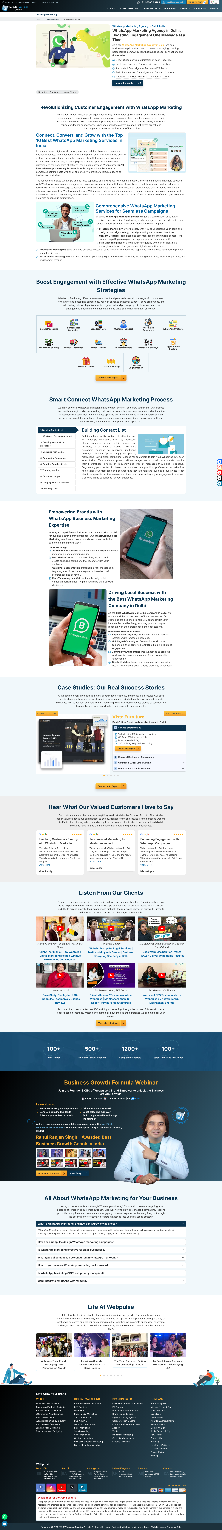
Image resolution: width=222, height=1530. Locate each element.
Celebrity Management (123, 1438)
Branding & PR (151, 8)
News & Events (158, 1424)
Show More (44, 865)
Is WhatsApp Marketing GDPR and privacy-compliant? (71, 1273)
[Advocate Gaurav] (111, 929)
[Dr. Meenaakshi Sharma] (162, 975)
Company (183, 8)
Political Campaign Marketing (88, 1441)
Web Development (45, 1417)
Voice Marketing (82, 1434)
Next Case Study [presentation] (174, 713)
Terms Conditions (159, 1448)
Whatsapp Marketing (84, 1424)
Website (110, 8)
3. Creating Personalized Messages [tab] (52, 444)
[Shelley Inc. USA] (60, 975)
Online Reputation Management (127, 1403)
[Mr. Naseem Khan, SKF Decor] (111, 975)
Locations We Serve (160, 1445)
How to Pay (156, 1434)
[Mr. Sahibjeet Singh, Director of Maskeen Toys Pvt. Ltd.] (162, 929)
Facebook (41, 1490)
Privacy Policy (157, 1452)
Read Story (75, 1173)
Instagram (51, 1490)
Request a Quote (124, 83)
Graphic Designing (121, 1441)
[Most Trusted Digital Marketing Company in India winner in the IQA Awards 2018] (99, 1153)
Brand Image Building (122, 1414)
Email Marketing (82, 1428)
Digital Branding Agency (124, 1417)
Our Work (198, 8)
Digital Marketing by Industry (88, 1445)
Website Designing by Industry (51, 1421)
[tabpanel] (133, 453)
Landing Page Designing (48, 1428)
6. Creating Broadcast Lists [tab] (53, 464)
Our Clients (156, 1414)
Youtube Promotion (83, 1417)
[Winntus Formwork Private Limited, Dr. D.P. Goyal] (60, 929)
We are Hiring (195, 2)
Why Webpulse (158, 1410)
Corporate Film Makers (123, 1421)
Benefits (42, 92)
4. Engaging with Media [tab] (52, 452)
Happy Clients (69, 92)
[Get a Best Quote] (5, 1524)
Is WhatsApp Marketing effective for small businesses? (71, 1249)
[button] (149, 728)
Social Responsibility (160, 1431)
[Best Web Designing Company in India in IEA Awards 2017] (57, 1153)
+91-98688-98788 (150, 2)
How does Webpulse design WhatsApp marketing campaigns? (76, 1241)
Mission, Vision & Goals (162, 1407)
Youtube (61, 1490)
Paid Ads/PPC (80, 1421)
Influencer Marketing (122, 1434)
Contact (213, 8)
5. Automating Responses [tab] (53, 458)
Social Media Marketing (85, 1414)
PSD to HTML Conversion (48, 1424)
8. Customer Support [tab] (50, 476)
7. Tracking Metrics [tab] (49, 470)
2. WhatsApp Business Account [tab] (56, 436)
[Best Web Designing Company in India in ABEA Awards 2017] (43, 1153)
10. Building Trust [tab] (49, 488)
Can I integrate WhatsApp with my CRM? (62, 1280)
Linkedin (82, 1490)
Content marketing (83, 1438)
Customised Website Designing (51, 1407)
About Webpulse (158, 1403)
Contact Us (156, 1438)
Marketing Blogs (158, 1428)
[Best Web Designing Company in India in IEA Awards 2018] (71, 1153)
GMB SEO (79, 1410)
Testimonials (157, 1417)
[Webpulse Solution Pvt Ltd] (15, 8)
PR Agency (117, 1407)
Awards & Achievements (162, 1421)
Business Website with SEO (49, 1410)
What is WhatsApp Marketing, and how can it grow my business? (77, 1223)
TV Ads (115, 1431)
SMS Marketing (81, 1431)
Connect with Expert (108, 377)
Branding (155, 1441)
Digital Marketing (129, 8)
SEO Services (80, 1407)
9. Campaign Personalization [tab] (54, 482)
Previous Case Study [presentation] (48, 713)
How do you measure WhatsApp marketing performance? (73, 1265)
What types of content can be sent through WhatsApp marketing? (78, 1257)
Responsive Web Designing (49, 1431)
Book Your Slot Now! (48, 1173)
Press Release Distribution (125, 1410)
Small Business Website (47, 1403)
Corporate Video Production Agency (126, 1426)
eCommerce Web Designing (49, 1414)
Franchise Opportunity (174, 2)
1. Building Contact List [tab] (51, 430)
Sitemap (155, 1455)
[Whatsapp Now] (5, 1517)
